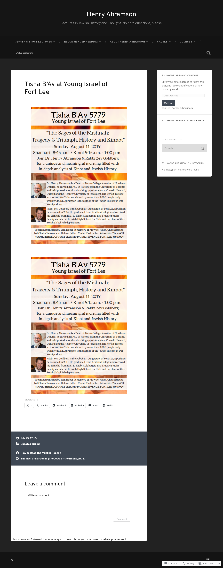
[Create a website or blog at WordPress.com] (12, 560)
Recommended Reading (81, 41)
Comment (122, 519)
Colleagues (24, 52)
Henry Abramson (111, 14)
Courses (186, 41)
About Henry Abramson (127, 41)
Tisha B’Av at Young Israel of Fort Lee (66, 88)
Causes (162, 41)
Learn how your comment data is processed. (95, 539)
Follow (168, 103)
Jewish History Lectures (34, 41)
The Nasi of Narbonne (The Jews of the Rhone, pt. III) (53, 458)
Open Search (208, 53)
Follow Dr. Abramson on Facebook (183, 120)
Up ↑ (209, 559)
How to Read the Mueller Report (41, 452)
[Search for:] (184, 148)
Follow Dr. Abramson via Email (180, 75)
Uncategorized (30, 443)
